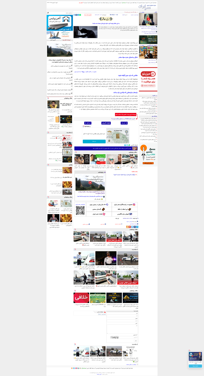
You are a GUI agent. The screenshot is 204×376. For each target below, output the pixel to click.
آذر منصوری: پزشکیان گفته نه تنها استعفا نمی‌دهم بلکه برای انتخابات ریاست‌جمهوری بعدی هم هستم (148, 28)
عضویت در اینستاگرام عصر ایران (123, 205)
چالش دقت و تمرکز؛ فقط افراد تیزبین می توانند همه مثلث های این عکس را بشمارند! (148, 119)
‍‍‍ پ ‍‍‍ (116, 14)
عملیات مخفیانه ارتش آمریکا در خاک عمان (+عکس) (127, 12)
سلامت (132, 15)
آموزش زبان (81, 2)
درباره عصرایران (118, 368)
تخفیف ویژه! (195, 366)
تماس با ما (150, 2)
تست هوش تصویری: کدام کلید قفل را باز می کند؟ (148, 140)
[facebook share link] (76, 15)
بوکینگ (99, 314)
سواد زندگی (124, 2)
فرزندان (130, 221)
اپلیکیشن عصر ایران (80, 204)
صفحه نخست (136, 15)
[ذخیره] (112, 15)
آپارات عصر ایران (97, 214)
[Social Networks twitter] (127, 145)
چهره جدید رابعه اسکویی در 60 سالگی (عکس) (149, 98)
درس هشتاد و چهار (152, 62)
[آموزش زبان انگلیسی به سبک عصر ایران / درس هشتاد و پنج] (148, 52)
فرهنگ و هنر (103, 2)
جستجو (144, 2)
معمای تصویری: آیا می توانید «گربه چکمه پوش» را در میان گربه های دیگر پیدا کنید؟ (148, 122)
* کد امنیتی (135, 335)
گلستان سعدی (97, 209)
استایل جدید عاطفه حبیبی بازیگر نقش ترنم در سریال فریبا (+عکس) (148, 109)
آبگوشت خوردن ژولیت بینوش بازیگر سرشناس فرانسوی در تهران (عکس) (149, 102)
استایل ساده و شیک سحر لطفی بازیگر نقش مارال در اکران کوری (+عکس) (148, 112)
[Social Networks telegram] (125, 145)
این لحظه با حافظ (123, 209)
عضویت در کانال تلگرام (91, 72)
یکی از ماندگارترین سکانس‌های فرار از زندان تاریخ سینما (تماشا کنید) (90, 196)
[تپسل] (83, 126)
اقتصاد (117, 2)
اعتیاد (128, 221)
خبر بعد (123, 123)
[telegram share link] (78, 15)
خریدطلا (94, 141)
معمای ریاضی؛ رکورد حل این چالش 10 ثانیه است (148, 136)
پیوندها (101, 368)
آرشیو (147, 2)
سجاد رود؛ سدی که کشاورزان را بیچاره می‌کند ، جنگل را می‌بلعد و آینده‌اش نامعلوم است (91, 192)
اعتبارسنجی (104, 314)
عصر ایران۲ (123, 368)
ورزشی (111, 2)
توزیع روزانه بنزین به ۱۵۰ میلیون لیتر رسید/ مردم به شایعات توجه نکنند (149, 32)
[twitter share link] (74, 15)
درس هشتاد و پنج (152, 60)
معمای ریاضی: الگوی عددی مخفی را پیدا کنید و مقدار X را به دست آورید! (149, 129)
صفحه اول (154, 2)
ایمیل (136, 318)
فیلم (89, 2)
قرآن (94, 2)
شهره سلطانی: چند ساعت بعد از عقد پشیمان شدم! (59, 94)
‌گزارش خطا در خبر (88, 15)
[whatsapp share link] (80, 15)
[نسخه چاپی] (110, 14)
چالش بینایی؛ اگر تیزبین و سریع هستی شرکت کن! (149, 133)
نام (136, 313)
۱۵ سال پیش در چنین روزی (97, 205)
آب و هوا (136, 2)
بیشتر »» (142, 12)
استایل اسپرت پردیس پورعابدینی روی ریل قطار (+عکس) (148, 105)
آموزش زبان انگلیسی (123, 214)
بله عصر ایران (77, 72)
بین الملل (107, 2)
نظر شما (136, 311)
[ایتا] (127, 227)
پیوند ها (128, 2)
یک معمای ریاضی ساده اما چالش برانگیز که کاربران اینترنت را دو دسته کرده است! (148, 126)
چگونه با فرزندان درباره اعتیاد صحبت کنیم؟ (124, 175)
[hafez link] (105, 19)
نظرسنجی (140, 2)
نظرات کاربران (106, 123)
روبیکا (83, 72)
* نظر (136, 323)
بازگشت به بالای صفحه (131, 364)
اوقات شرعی (132, 2)
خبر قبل (89, 123)
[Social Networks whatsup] (129, 145)
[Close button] (201, 350)
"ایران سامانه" (99, 374)
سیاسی (120, 2)
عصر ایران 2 (85, 2)
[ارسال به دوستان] (111, 14)
